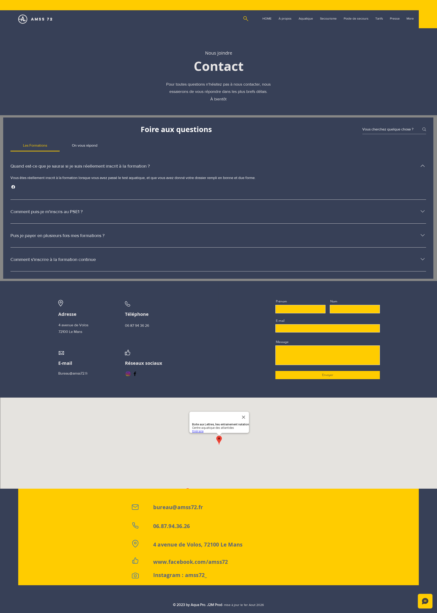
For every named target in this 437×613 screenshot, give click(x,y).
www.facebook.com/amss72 (190, 561)
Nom (333, 301)
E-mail (280, 320)
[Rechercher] (246, 18)
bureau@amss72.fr (178, 507)
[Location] (135, 543)
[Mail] (135, 507)
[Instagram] (128, 374)
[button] (13, 187)
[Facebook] (135, 374)
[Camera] (135, 575)
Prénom (281, 301)
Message (282, 341)
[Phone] (135, 525)
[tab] (35, 145)
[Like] (135, 560)
